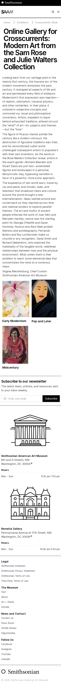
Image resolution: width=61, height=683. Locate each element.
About (4, 596)
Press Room (7, 623)
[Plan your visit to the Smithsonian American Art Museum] (30, 430)
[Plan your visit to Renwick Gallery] (31, 536)
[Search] (53, 11)
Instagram (6, 649)
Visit (3, 591)
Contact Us (7, 618)
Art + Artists (7, 601)
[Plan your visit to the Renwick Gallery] (30, 503)
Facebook (6, 644)
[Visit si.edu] (30, 672)
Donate (5, 606)
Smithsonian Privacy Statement (18, 570)
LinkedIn (5, 659)
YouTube (6, 654)
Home (7, 22)
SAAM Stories (8, 628)
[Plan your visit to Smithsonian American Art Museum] (31, 463)
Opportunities (8, 633)
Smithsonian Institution (13, 565)
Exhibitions (22, 22)
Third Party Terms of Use (14, 580)
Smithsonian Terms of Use (15, 575)
